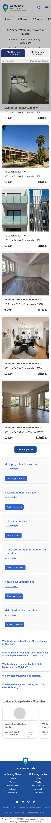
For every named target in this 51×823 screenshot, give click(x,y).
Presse (22, 808)
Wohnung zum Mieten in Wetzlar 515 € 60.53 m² (23, 300)
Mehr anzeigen (11, 469)
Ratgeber (6, 808)
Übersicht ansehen (15, 567)
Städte (46, 808)
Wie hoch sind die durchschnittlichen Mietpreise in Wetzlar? (23, 665)
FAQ (14, 808)
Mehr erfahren (13, 535)
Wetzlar (12, 782)
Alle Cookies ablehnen (37, 53)
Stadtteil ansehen (14, 624)
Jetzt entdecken (14, 596)
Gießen (13, 779)
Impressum (19, 813)
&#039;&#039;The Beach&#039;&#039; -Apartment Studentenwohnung (23, 236)
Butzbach (13, 789)
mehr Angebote (25, 449)
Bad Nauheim (13, 786)
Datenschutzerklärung (39, 61)
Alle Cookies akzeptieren (13, 53)
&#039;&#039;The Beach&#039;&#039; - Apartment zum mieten (24, 172)
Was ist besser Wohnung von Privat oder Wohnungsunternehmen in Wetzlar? (25, 654)
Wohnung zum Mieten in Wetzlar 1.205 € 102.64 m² (23, 428)
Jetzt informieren (14, 507)
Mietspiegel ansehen (16, 478)
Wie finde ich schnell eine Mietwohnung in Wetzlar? (24, 642)
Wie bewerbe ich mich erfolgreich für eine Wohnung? (23, 686)
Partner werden (34, 808)
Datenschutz (32, 813)
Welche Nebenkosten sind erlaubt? (21, 675)
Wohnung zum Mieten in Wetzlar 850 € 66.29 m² (23, 364)
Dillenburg (12, 792)
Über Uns (8, 813)
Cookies (43, 813)
